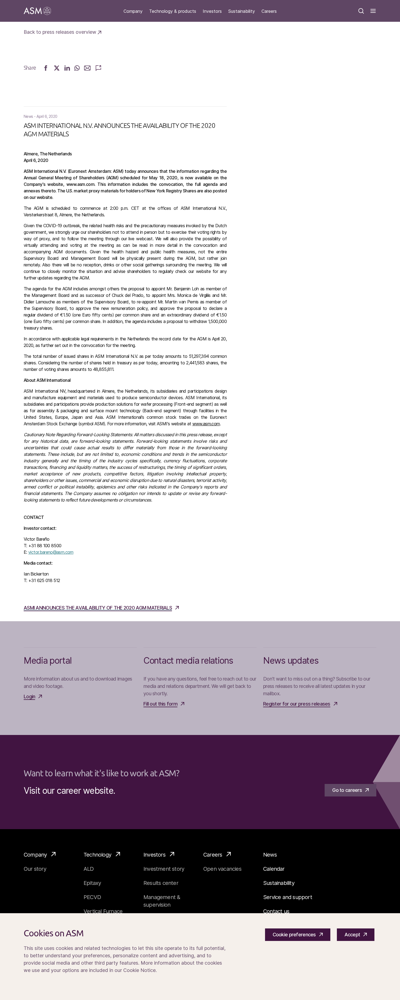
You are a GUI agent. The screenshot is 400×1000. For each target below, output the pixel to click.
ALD (89, 869)
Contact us (276, 911)
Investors (212, 11)
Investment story (163, 869)
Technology (97, 854)
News (270, 854)
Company (133, 11)
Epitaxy (92, 883)
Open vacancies (222, 869)
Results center (160, 883)
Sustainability (241, 11)
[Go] (37, 11)
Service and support (287, 897)
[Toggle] (373, 11)
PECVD (92, 897)
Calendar (274, 869)
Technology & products (172, 11)
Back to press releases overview (61, 32)
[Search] (361, 11)
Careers (269, 11)
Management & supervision (161, 901)
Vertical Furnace (103, 911)
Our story (35, 869)
